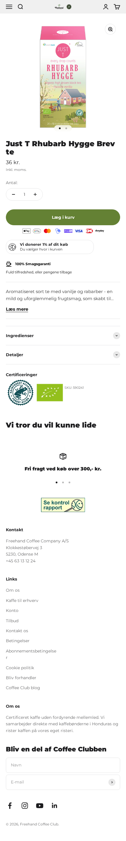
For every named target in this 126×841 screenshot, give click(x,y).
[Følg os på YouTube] (40, 806)
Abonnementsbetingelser (31, 654)
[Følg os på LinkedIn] (55, 806)
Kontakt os (17, 630)
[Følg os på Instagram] (25, 806)
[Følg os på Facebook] (10, 806)
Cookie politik (20, 667)
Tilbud (12, 620)
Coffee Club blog (23, 687)
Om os (13, 590)
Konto (12, 610)
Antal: (12, 182)
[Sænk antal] (13, 194)
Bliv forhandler (21, 677)
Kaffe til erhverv (22, 600)
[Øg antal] (35, 194)
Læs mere (17, 309)
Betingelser (18, 640)
